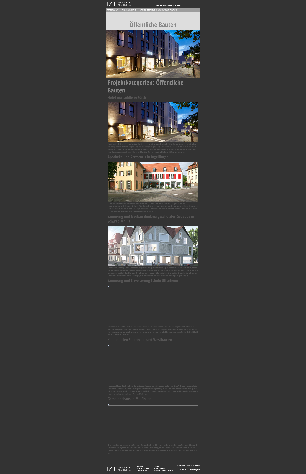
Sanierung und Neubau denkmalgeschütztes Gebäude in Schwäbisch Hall (151, 219)
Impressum (181, 466)
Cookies (197, 466)
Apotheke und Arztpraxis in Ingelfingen (138, 157)
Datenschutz (190, 466)
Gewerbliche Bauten (147, 10)
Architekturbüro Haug (163, 5)
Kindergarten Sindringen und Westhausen (140, 339)
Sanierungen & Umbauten (167, 10)
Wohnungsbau (112, 10)
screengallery (196, 470)
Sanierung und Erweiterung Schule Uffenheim (143, 280)
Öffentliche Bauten (129, 10)
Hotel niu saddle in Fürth (127, 97)
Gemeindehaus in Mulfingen (129, 398)
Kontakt (178, 5)
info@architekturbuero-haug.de (163, 470)
